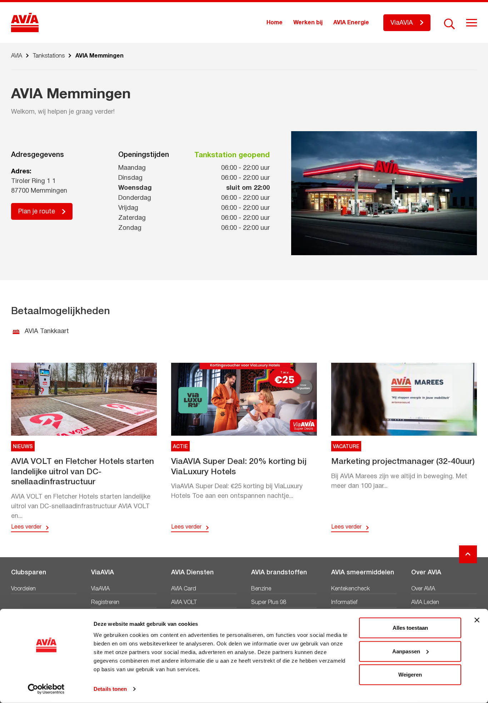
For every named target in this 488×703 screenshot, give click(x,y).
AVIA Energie (351, 22)
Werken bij (308, 22)
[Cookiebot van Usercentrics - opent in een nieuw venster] (46, 689)
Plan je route (36, 212)
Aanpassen (406, 651)
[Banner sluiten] (476, 620)
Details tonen (110, 689)
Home (275, 22)
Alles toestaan (410, 628)
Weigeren (410, 675)
